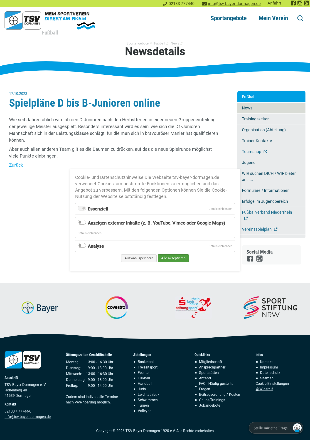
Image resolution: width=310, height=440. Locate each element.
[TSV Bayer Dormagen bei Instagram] (300, 4)
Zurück (16, 165)
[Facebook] (250, 260)
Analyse (96, 246)
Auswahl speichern (139, 258)
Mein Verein (273, 18)
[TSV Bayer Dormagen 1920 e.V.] (50, 20)
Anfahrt (274, 3)
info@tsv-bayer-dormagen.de (234, 3)
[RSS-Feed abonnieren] (306, 4)
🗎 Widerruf (264, 389)
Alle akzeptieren (173, 258)
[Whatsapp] (260, 260)
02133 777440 (181, 3)
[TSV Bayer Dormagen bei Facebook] (293, 4)
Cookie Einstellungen (272, 383)
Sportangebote (229, 18)
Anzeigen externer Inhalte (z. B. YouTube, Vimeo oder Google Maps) (156, 223)
